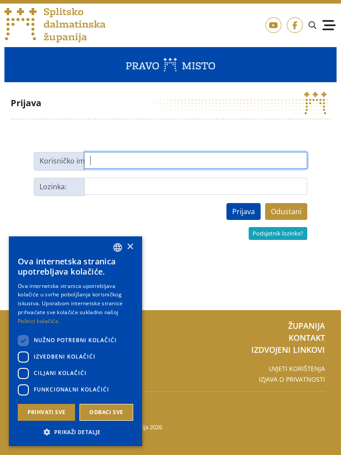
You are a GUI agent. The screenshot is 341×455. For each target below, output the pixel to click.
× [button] (130, 246)
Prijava (243, 211)
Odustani (286, 211)
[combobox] (117, 247)
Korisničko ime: (62, 161)
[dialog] (75, 341)
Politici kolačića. (38, 321)
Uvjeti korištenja (297, 368)
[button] (75, 432)
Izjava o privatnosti (292, 379)
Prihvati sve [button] (47, 412)
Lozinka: (53, 187)
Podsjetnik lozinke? (278, 233)
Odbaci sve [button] (106, 412)
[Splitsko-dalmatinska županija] (55, 25)
